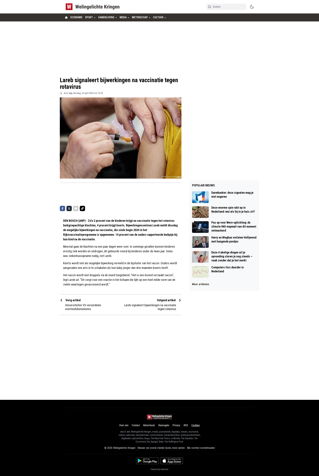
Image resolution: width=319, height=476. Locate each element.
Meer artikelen (200, 284)
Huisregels (163, 425)
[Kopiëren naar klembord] (82, 208)
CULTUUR (158, 17)
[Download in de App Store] (171, 460)
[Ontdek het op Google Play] (147, 460)
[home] (66, 17)
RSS (186, 425)
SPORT (89, 17)
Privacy (176, 425)
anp (70, 93)
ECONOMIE (76, 17)
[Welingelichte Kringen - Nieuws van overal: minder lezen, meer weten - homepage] (93, 7)
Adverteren (149, 425)
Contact (136, 425)
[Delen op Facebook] (62, 208)
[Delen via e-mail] (75, 208)
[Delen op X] (69, 208)
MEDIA (123, 17)
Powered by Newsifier (159, 469)
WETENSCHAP (140, 17)
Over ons (123, 425)
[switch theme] (252, 6)
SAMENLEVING (106, 17)
